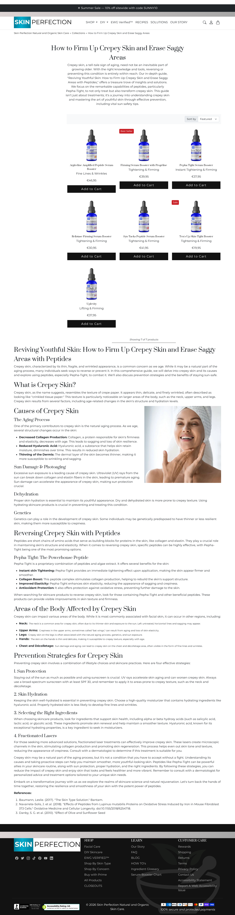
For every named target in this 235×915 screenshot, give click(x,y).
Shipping (184, 852)
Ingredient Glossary (145, 869)
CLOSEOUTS (93, 886)
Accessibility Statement (195, 880)
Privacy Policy (188, 869)
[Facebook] (17, 858)
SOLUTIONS (159, 22)
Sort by (191, 119)
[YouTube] (46, 858)
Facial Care (92, 846)
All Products (93, 880)
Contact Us (186, 874)
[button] (92, 22)
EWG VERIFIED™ (96, 858)
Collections (78, 33)
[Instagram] (28, 858)
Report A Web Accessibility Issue (197, 888)
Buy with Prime (95, 874)
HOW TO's (138, 863)
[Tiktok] (34, 858)
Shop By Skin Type (97, 863)
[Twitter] (22, 858)
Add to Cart (91, 189)
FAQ (134, 852)
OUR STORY (178, 22)
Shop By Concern (96, 869)
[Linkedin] (51, 858)
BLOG (135, 858)
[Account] (211, 22)
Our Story (138, 846)
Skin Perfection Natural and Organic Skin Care (41, 33)
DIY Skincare (93, 852)
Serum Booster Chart (146, 874)
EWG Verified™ (122, 22)
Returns (183, 858)
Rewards (184, 846)
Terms (182, 863)
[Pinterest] (40, 858)
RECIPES (141, 22)
